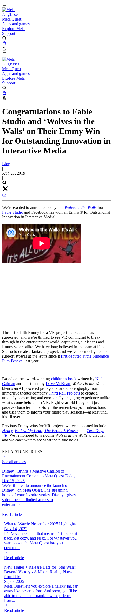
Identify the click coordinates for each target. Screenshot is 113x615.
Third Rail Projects (64, 393)
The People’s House (61, 430)
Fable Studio (12, 212)
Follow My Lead (28, 430)
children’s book (63, 379)
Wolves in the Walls (80, 207)
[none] (39, 512)
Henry (7, 430)
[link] (8, 9)
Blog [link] (6, 163)
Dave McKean (58, 383)
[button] (56, 4)
